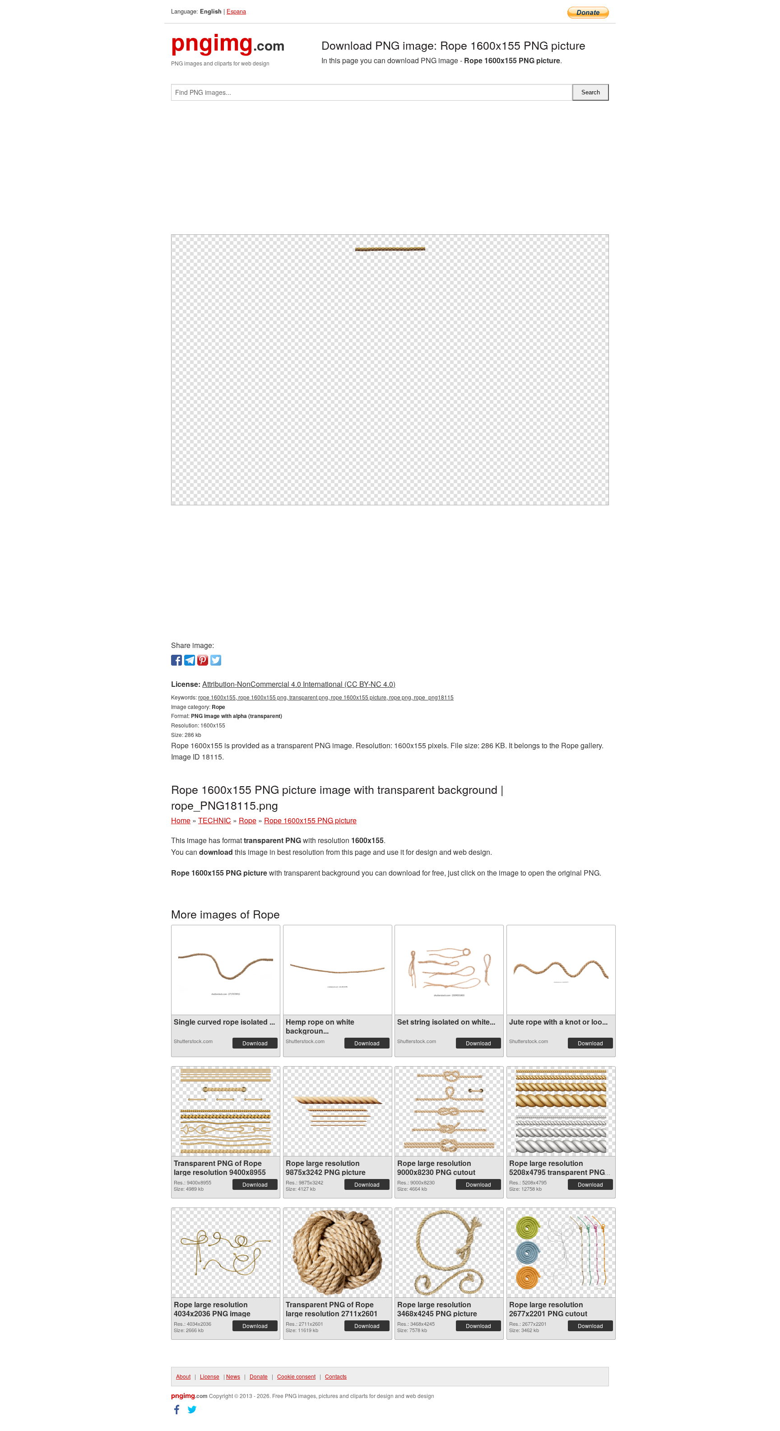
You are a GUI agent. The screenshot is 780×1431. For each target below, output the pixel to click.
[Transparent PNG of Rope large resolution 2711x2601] (337, 1253)
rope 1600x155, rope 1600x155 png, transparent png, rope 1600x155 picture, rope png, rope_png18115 (326, 697)
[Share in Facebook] (176, 660)
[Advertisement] (390, 171)
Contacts (336, 1376)
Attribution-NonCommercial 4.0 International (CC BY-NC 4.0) (298, 684)
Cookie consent (296, 1376)
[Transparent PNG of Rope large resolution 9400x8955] (226, 1111)
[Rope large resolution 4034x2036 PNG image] (226, 1252)
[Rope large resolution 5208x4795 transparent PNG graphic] (561, 1111)
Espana (236, 11)
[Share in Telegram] (189, 660)
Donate (259, 1376)
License (209, 1376)
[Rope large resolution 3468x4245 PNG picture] (449, 1253)
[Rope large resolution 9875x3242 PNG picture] (337, 1111)
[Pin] (202, 660)
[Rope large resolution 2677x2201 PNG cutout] (561, 1253)
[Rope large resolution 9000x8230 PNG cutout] (449, 1111)
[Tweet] (215, 660)
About (183, 1376)
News (233, 1376)
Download (255, 1043)
